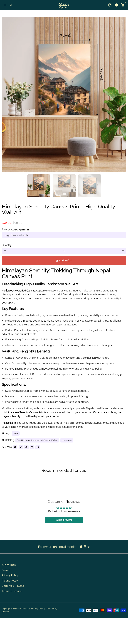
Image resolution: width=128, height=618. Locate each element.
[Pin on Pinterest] (26, 447)
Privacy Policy (10, 575)
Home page (67, 440)
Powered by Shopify (36, 609)
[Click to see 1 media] (38, 185)
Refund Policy (10, 580)
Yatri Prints (22, 609)
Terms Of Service (12, 591)
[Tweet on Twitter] (21, 447)
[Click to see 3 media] (89, 185)
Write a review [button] (64, 519)
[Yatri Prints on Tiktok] (88, 546)
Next (122, 94)
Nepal (15, 433)
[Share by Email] (37, 447)
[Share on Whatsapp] (32, 447)
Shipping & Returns (13, 585)
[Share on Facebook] (15, 447)
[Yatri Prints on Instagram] (85, 546)
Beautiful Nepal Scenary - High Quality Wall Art (37, 440)
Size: (15, 229)
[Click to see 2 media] (64, 185)
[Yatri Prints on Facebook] (81, 546)
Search (6, 570)
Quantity (7, 245)
